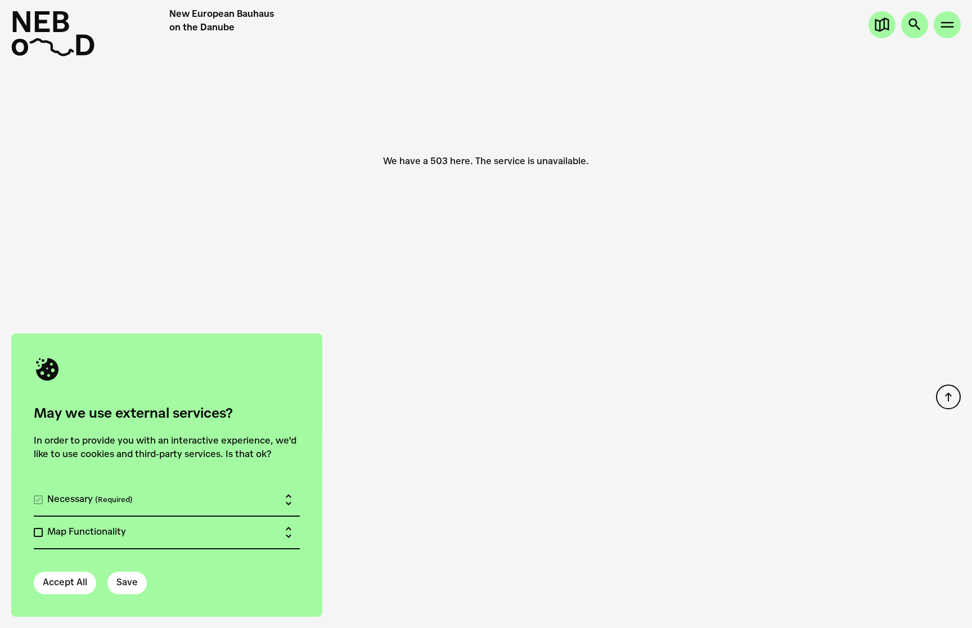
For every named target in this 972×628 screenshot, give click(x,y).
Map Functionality (86, 532)
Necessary (90, 499)
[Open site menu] (947, 24)
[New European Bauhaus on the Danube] (90, 33)
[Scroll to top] (948, 397)
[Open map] (882, 24)
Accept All (65, 583)
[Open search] (914, 24)
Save (127, 583)
